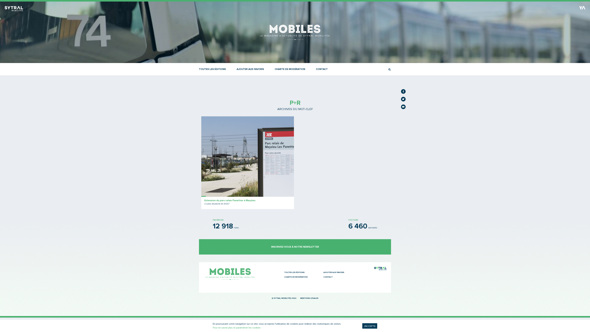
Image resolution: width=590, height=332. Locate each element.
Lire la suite (247, 162)
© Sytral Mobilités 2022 (284, 298)
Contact (322, 69)
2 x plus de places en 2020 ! (217, 204)
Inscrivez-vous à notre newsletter (295, 247)
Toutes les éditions (212, 69)
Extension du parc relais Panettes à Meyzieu (229, 200)
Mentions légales (309, 298)
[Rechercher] (389, 69)
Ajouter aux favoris (250, 69)
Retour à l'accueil (295, 38)
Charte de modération (290, 69)
